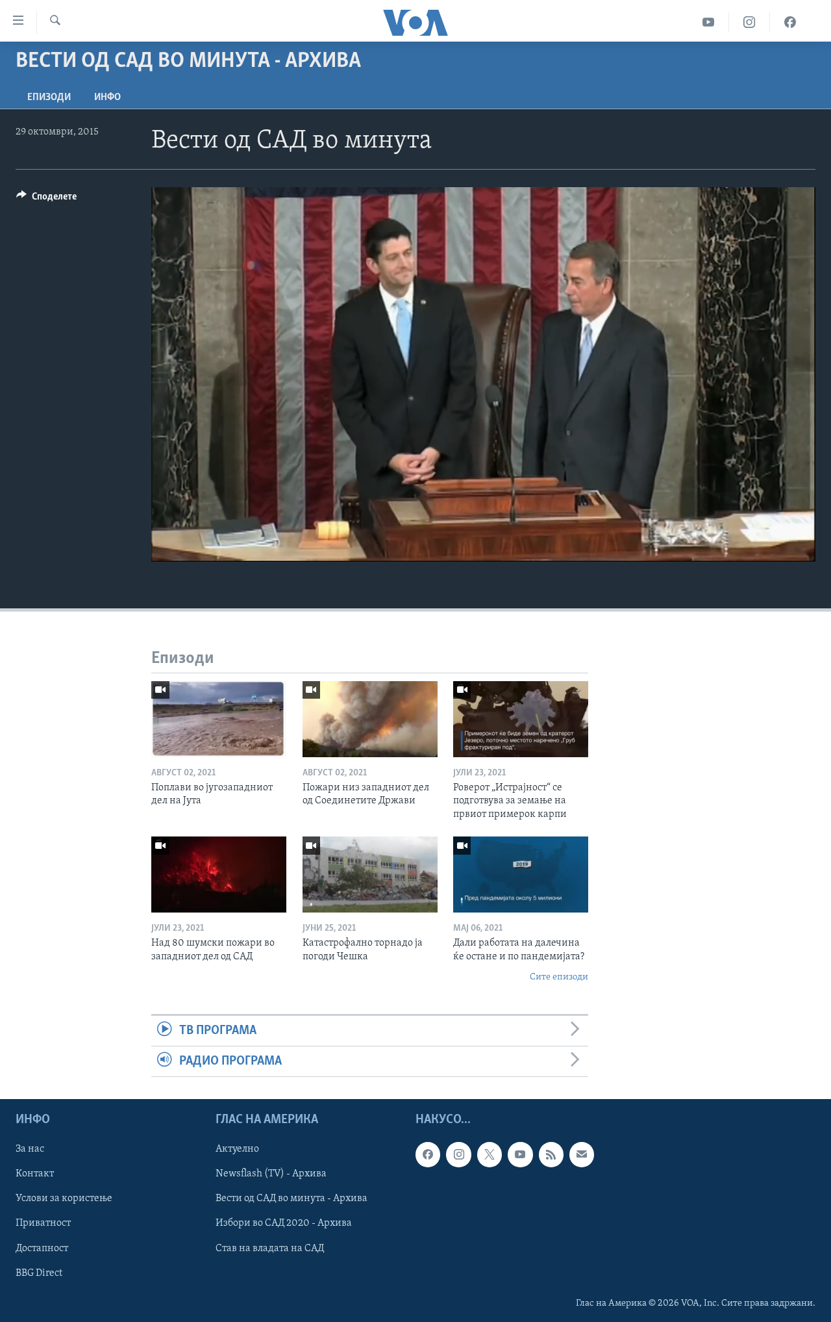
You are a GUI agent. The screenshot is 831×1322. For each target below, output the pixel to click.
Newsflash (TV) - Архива (271, 1174)
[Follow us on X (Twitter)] (489, 1155)
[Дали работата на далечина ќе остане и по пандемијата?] (520, 874)
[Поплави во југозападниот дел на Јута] (218, 719)
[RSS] (551, 1155)
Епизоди (49, 97)
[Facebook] (790, 22)
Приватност (43, 1224)
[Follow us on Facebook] (428, 1155)
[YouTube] (708, 22)
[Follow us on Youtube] (520, 1155)
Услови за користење (64, 1199)
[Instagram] (749, 22)
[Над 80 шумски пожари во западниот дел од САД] (218, 874)
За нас (30, 1150)
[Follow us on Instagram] (458, 1155)
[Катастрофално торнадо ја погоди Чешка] (370, 874)
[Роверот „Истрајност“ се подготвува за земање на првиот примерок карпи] (520, 719)
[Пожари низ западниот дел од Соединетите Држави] (370, 719)
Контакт (35, 1174)
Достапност (42, 1248)
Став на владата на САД (270, 1248)
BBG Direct (39, 1273)
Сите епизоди (559, 977)
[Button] (46, 199)
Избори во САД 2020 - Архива (284, 1224)
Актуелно (237, 1150)
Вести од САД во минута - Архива (291, 1199)
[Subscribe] (581, 1155)
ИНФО (107, 97)
